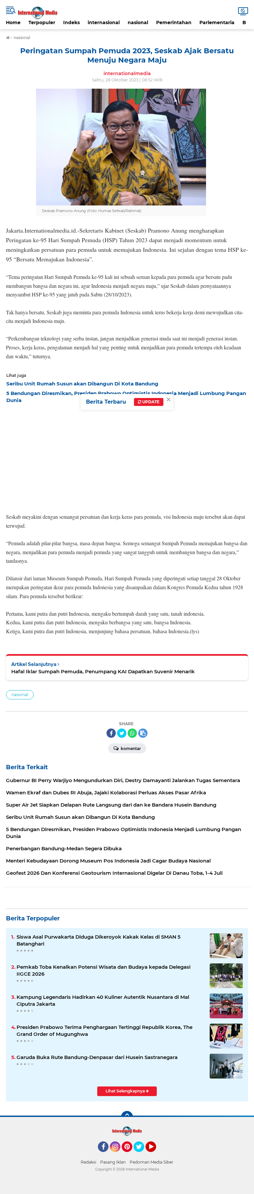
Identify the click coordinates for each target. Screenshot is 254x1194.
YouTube (155, 1155)
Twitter (142, 1155)
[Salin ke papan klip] (143, 733)
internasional (104, 22)
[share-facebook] (111, 733)
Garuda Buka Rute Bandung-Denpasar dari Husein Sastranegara (97, 1057)
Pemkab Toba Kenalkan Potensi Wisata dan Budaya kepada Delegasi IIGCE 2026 (103, 970)
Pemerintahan (173, 22)
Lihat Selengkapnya (126, 1090)
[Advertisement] (127, 456)
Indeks (71, 22)
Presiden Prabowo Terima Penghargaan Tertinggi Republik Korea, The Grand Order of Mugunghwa (104, 1030)
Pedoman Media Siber (151, 1162)
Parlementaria (216, 22)
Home (13, 22)
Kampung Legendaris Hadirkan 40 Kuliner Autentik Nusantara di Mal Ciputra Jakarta (103, 1000)
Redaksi (88, 1162)
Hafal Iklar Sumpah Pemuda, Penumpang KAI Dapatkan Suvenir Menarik (103, 671)
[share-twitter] (121, 733)
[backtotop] (127, 1117)
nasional (138, 22)
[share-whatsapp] (132, 733)
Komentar (130, 748)
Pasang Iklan (113, 1162)
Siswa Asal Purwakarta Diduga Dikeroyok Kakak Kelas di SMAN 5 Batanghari (99, 940)
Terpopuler (41, 22)
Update (150, 401)
